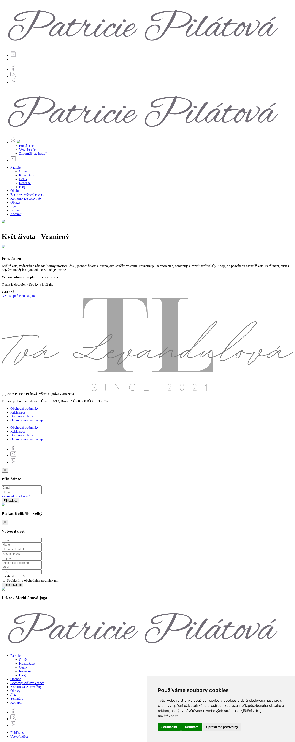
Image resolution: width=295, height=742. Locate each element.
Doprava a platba (22, 416)
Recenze (25, 183)
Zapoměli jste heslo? (33, 153)
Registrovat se (12, 584)
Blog (22, 187)
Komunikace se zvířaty (26, 198)
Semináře (16, 210)
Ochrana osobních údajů (27, 420)
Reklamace (17, 412)
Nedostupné (10, 296)
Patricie (15, 167)
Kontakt (15, 214)
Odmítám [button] (191, 727)
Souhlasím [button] (169, 727)
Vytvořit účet (27, 149)
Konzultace (27, 175)
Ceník (23, 179)
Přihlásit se (26, 146)
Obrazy (15, 202)
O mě (23, 171)
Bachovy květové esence (27, 194)
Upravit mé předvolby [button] (222, 727)
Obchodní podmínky (24, 408)
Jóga (13, 206)
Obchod (15, 191)
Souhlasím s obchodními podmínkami (32, 580)
